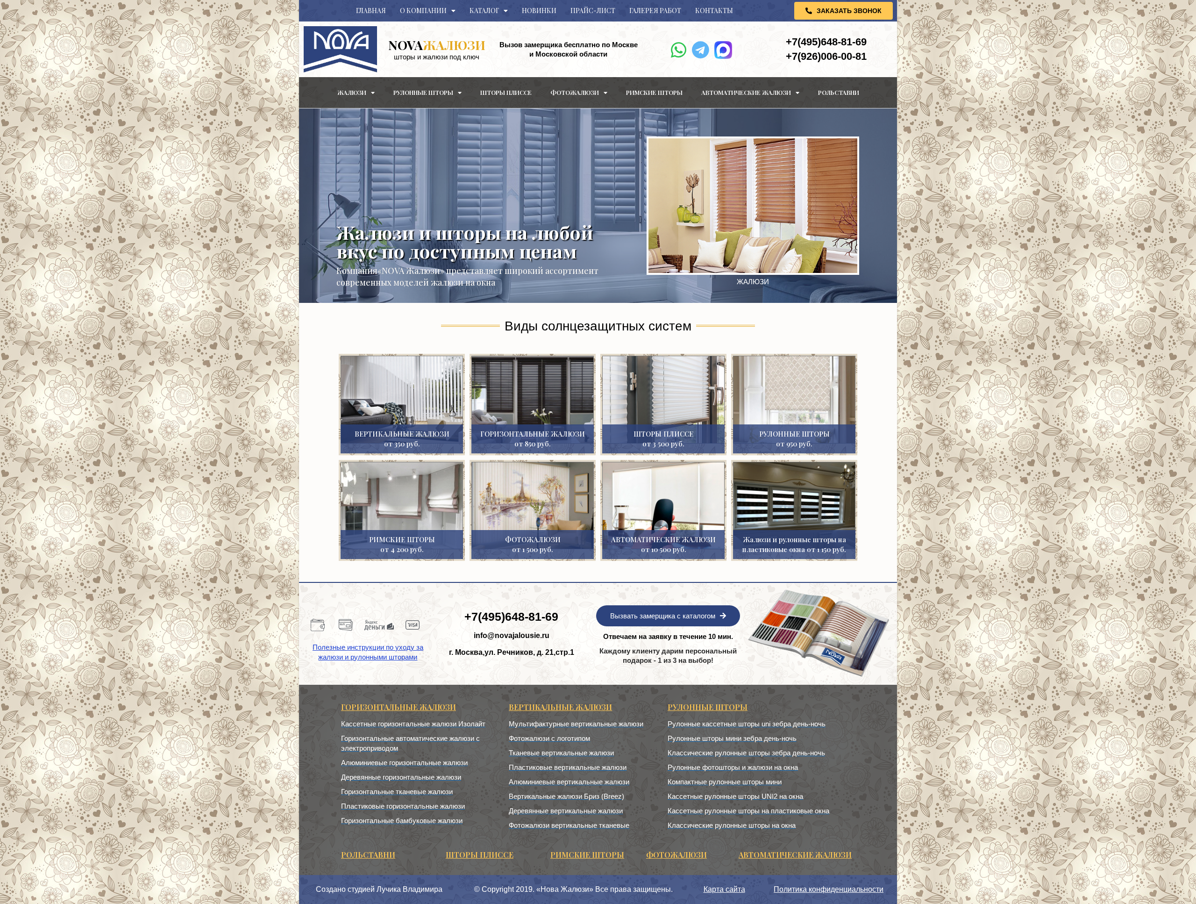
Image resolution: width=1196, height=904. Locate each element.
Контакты (714, 10)
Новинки (539, 10)
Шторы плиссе (506, 92)
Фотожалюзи (574, 92)
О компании (423, 10)
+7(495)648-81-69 (826, 42)
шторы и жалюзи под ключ (436, 57)
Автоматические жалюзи (746, 92)
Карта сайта (724, 889)
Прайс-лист (592, 10)
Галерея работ (655, 10)
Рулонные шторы (423, 92)
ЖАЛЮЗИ (436, 44)
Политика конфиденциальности (828, 889)
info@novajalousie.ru (511, 635)
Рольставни (838, 92)
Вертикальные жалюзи (560, 707)
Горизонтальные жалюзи (398, 707)
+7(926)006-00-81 (826, 56)
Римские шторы (654, 92)
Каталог (484, 10)
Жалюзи (351, 92)
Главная (371, 10)
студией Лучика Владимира (395, 889)
